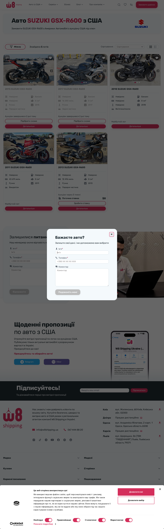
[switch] (76, 520)
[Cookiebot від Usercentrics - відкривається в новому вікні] (16, 524)
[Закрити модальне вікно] (111, 234)
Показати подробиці (43, 524)
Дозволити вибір (136, 500)
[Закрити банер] (160, 489)
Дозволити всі (136, 492)
